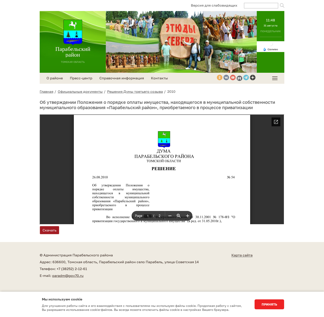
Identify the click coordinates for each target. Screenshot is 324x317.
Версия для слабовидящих (214, 5)
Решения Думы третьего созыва (135, 91)
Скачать (49, 230)
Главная (46, 91)
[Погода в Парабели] (270, 43)
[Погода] (270, 49)
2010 (171, 91)
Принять (269, 304)
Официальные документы (80, 91)
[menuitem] (275, 78)
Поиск (282, 5)
